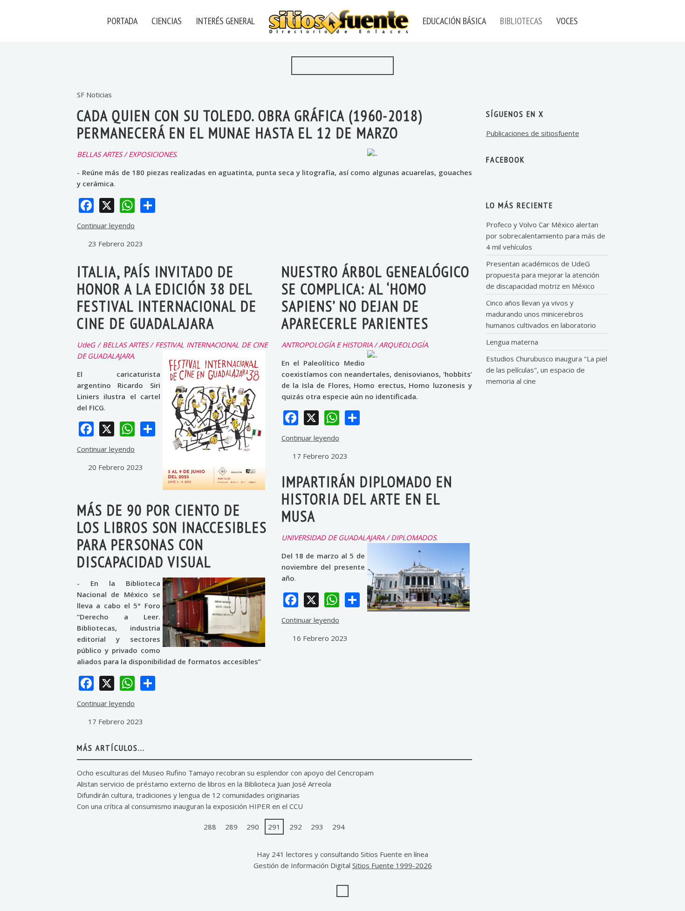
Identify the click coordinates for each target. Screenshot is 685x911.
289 (231, 826)
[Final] (376, 827)
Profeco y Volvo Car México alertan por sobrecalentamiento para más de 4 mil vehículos (545, 236)
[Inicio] (172, 827)
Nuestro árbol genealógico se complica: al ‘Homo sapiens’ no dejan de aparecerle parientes (375, 297)
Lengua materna (512, 342)
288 (210, 826)
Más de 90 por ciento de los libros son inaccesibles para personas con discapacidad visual (172, 535)
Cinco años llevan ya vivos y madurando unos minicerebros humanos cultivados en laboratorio (541, 314)
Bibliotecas (521, 21)
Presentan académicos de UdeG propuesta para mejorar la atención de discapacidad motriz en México (542, 275)
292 (295, 826)
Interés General (225, 21)
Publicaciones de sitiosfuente (532, 133)
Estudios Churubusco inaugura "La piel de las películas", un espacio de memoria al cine (546, 370)
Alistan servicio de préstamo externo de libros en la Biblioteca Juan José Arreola (204, 784)
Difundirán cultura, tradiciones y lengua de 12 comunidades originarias (188, 795)
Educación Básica (454, 21)
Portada (122, 21)
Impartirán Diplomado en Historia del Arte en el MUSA (366, 499)
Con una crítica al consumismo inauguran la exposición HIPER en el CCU (190, 806)
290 (253, 826)
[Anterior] (190, 827)
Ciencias (166, 21)
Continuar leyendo (106, 225)
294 (338, 826)
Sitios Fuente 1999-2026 (392, 865)
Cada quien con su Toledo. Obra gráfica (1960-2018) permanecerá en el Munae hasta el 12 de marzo (250, 124)
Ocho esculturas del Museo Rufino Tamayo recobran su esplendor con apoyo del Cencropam (225, 772)
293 (317, 826)
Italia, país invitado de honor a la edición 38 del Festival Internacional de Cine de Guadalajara (167, 297)
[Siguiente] (358, 827)
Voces (567, 21)
